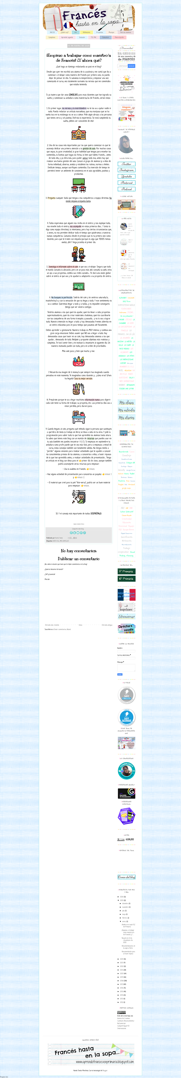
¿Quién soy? (64, 32)
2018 (122, 981)
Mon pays (130, 363)
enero (124, 922)
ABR (130, 508)
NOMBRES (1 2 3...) (127, 366)
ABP (127, 508)
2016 (122, 988)
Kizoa (126, 473)
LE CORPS (127, 345)
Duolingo (124, 466)
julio (123, 911)
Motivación (126, 540)
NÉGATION (128, 370)
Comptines (52, 37)
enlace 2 (80, 477)
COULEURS (131, 298)
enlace (91, 469)
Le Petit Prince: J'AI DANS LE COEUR (127, 277)
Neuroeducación (127, 545)
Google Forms (131, 470)
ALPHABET (123, 298)
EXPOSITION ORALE (126, 305)
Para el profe (119, 37)
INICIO (52, 32)
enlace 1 (108, 474)
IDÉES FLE (56, 541)
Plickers (130, 477)
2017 (121, 984)
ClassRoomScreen (126, 459)
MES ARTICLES (64, 541)
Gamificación (126, 537)
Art (76, 32)
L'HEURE (121, 319)
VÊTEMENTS (131, 385)
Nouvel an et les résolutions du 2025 (127, 940)
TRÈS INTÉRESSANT (126, 381)
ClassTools (122, 463)
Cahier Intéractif (126, 511)
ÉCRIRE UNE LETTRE (126, 388)
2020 (122, 974)
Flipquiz (130, 466)
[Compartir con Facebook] (74, 538)
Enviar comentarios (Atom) (62, 629)
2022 (122, 966)
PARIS (130, 374)
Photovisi (124, 477)
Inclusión (82, 37)
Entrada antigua (107, 625)
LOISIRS (123, 363)
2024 (122, 959)
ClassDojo (126, 455)
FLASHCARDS (126, 308)
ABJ (122, 508)
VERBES (122, 385)
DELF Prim (126, 301)
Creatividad (126, 518)
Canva (132, 451)
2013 (122, 999)
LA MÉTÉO (128, 341)
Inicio (80, 625)
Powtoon (121, 481)
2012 (122, 1002)
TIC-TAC (93, 37)
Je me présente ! (126, 316)
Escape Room (128, 529)
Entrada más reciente (52, 625)
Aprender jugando (67, 37)
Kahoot (120, 474)
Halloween (122, 312)
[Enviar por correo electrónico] (69, 538)
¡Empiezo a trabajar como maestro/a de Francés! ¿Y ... (128, 932)
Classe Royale (126, 515)
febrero (125, 918)
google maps (126, 488)
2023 (122, 963)
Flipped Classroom (126, 533)
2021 (122, 970)
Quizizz (133, 481)
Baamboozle (123, 451)
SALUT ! (131, 377)
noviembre (125, 907)
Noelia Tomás (59, 538)
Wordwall (131, 484)
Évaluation (105, 37)
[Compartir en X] (72, 538)
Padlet (132, 473)
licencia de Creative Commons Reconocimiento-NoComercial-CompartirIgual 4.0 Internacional (126, 1023)
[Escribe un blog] (71, 538)
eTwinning (129, 555)
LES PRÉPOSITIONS (126, 359)
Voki (126, 485)
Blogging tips (4, 1077)
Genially (121, 470)
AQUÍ (81, 442)
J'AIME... (130, 312)
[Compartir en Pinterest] (76, 538)
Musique (111, 32)
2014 (122, 995)
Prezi (127, 481)
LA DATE (130, 323)
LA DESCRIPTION (125, 326)
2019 (122, 977)
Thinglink (120, 484)
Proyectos (99, 32)
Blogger (105, 1071)
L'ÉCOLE (128, 319)
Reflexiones (86, 32)
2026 (122, 897)
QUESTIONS (123, 377)
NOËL (121, 370)
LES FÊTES (130, 356)
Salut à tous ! (130, 241)
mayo (124, 914)
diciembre (125, 904)
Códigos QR (130, 462)
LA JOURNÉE (125, 337)
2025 (122, 900)
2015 (122, 992)
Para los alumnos (125, 32)
